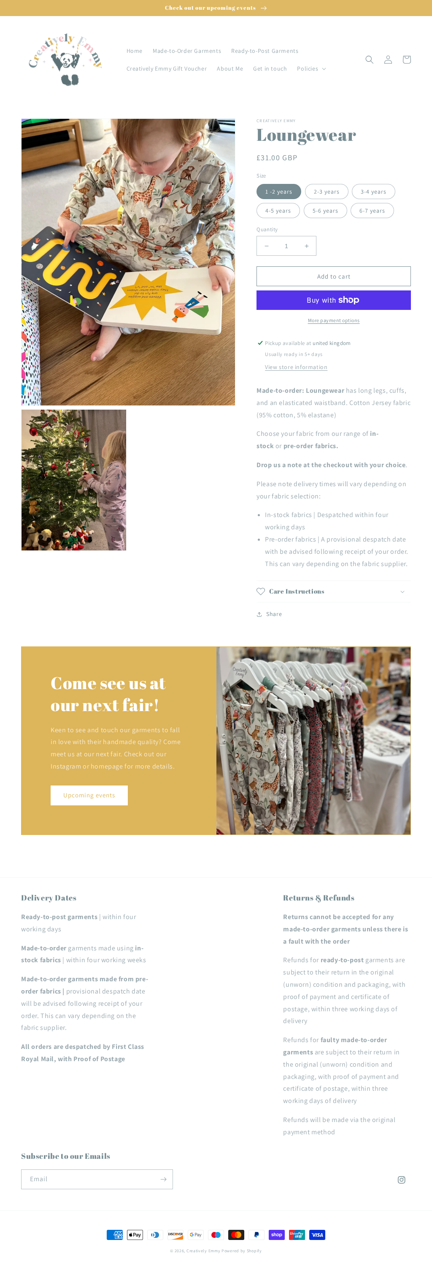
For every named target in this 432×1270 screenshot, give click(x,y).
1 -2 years (278, 191)
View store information (296, 367)
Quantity (267, 229)
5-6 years (325, 210)
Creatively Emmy (203, 1251)
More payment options (334, 320)
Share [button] (274, 614)
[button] (310, 68)
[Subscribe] (163, 1179)
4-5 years (278, 210)
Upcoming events (89, 795)
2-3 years (327, 191)
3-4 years (373, 191)
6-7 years (372, 210)
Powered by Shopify (241, 1251)
